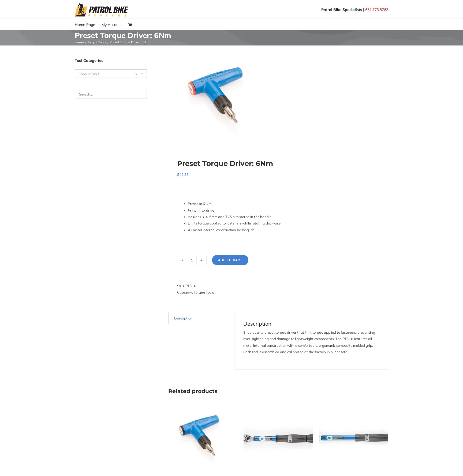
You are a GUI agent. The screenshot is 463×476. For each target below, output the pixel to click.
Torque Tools (204, 292)
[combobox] (111, 73)
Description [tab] (183, 318)
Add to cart (230, 260)
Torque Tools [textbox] (108, 74)
